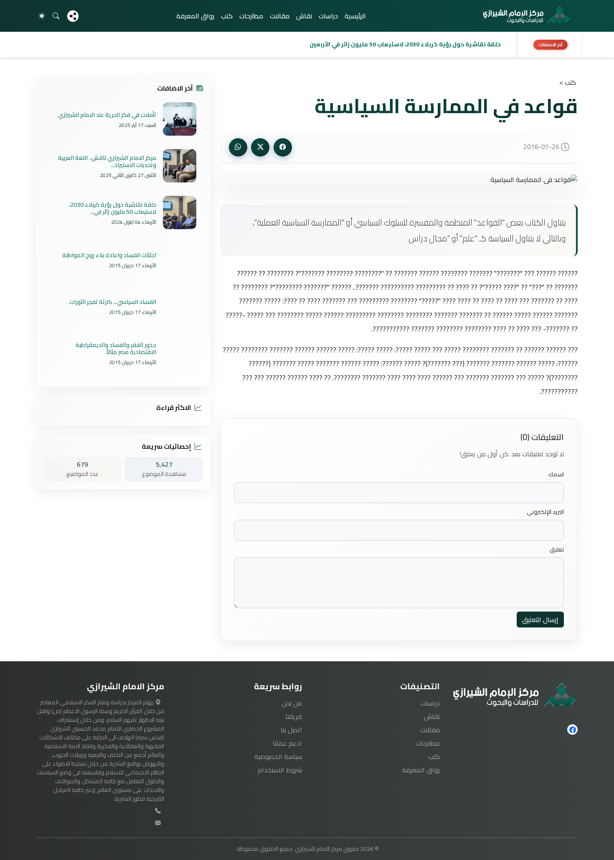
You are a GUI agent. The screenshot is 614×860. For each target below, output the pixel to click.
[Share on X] (260, 147)
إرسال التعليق (540, 619)
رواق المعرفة (195, 16)
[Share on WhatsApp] (238, 147)
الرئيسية (355, 16)
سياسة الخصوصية (278, 756)
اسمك (556, 474)
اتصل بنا (291, 729)
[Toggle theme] (41, 16)
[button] (274, 44)
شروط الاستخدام (280, 770)
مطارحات (251, 16)
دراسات (328, 16)
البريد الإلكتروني (545, 512)
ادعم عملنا (287, 743)
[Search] (56, 16)
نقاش (304, 16)
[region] (307, 44)
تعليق (557, 549)
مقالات (279, 16)
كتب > (567, 82)
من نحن (292, 703)
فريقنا (293, 716)
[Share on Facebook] (283, 147)
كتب (227, 16)
